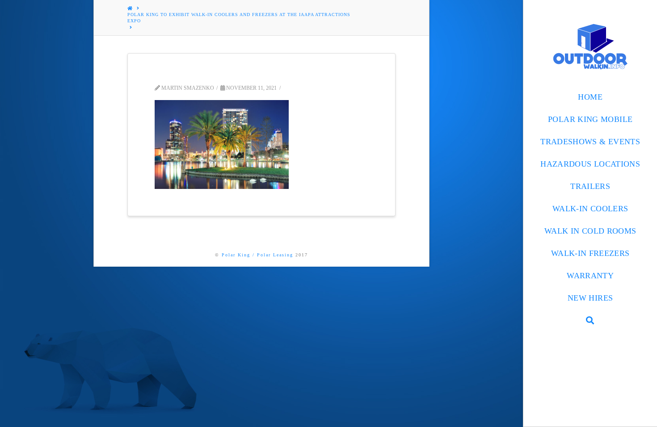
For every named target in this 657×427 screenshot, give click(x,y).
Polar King (236, 254)
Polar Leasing (275, 254)
